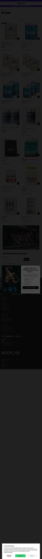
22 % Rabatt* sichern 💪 (30, 287)
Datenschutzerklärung (8, 552)
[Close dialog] (39, 266)
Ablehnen (32, 555)
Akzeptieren (20, 555)
